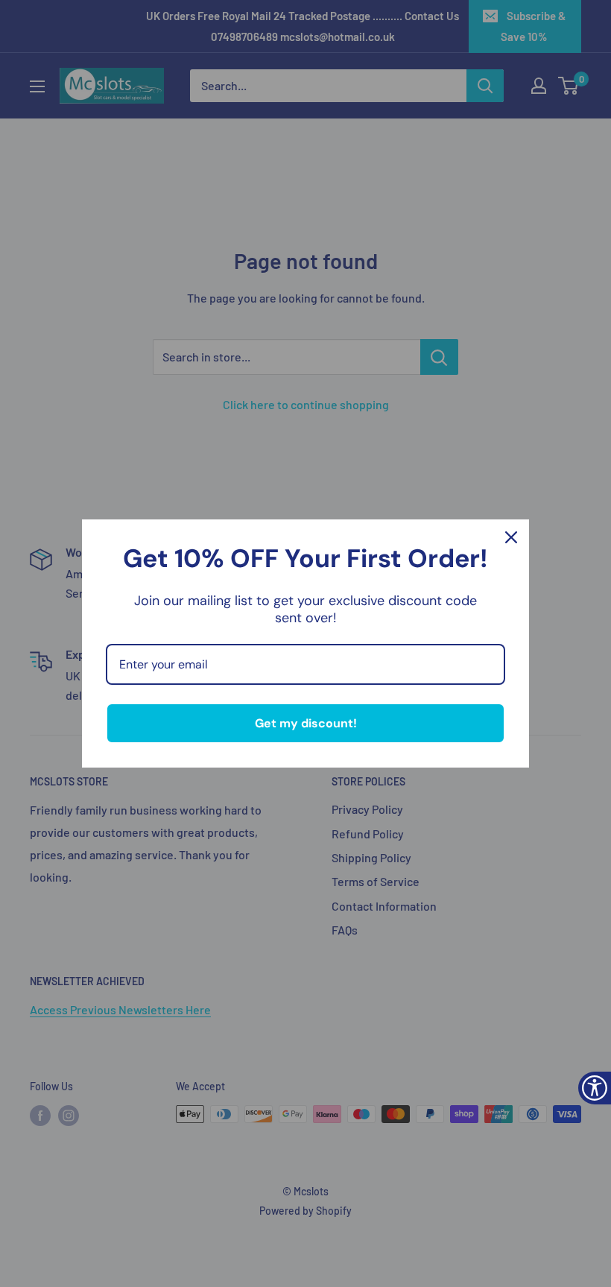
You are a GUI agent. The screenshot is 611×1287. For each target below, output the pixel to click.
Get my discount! (306, 723)
